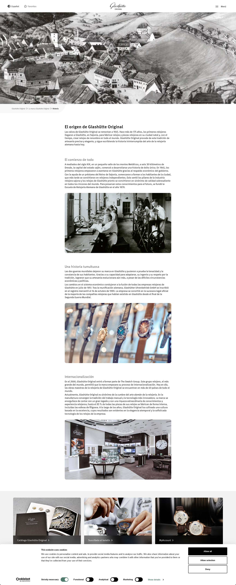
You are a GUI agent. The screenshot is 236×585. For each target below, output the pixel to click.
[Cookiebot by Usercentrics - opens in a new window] (23, 580)
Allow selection (207, 560)
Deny (207, 569)
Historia (56, 108)
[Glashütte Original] (118, 6)
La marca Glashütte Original (39, 108)
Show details (154, 579)
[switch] (90, 579)
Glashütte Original (18, 108)
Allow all (208, 551)
